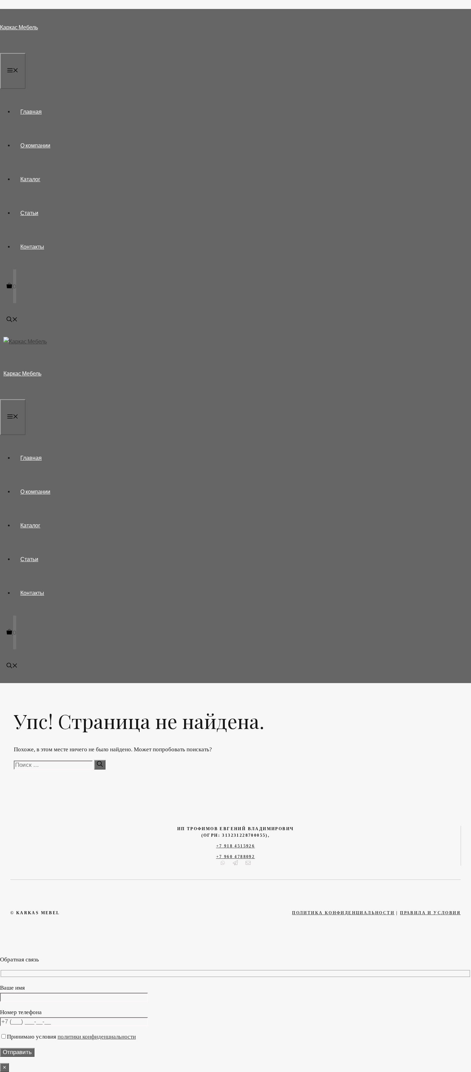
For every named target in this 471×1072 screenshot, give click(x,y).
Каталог (30, 179)
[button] (12, 320)
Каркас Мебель (19, 27)
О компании (35, 145)
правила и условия (430, 912)
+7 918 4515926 (235, 846)
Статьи (29, 212)
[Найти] (100, 765)
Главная (31, 111)
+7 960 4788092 (235, 856)
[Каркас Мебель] (25, 341)
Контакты (32, 246)
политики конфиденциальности (97, 1036)
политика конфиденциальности (343, 912)
